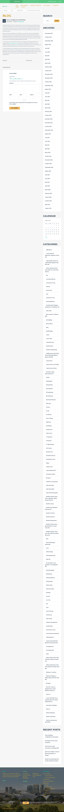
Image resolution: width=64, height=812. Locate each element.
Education (48, 403)
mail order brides (50, 489)
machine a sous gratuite (52, 481)
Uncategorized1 (50, 650)
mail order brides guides (52, 492)
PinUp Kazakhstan (50, 577)
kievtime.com (49, 451)
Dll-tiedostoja (49, 396)
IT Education (49, 437)
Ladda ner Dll (49, 466)
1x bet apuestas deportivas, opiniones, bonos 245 (52, 255)
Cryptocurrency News (51, 368)
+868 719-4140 (35, 773)
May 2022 (47, 100)
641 (47, 275)
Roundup (48, 592)
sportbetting (49, 626)
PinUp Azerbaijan (50, 570)
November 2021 (49, 122)
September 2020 (49, 167)
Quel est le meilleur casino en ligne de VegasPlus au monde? (52, 753)
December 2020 (48, 160)
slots (47, 607)
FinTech (48, 407)
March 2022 (47, 108)
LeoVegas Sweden (50, 474)
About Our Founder (49, 775)
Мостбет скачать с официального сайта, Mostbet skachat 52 (50, 688)
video (47, 654)
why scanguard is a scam (13, 43)
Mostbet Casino (50, 503)
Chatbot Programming (51, 349)
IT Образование (50, 444)
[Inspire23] (8, 6)
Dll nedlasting (49, 392)
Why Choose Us (47, 5)
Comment (11, 83)
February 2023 (48, 67)
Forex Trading (49, 418)
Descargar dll (49, 388)
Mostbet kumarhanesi (51, 520)
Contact (23, 6)
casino (47, 334)
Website (32, 94)
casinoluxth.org (50, 342)
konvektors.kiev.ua (50, 455)
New (47, 538)
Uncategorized (21, 21)
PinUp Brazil (49, 574)
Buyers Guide (49, 786)
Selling (46, 790)
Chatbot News (49, 346)
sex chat (48, 600)
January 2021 (48, 156)
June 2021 (47, 141)
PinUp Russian (49, 581)
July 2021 (47, 137)
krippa (47, 463)
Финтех (48, 709)
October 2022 (48, 81)
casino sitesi (49, 338)
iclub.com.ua (49, 433)
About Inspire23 (24, 5)
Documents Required (50, 788)
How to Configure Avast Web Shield (15, 20)
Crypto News (49, 360)
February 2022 (48, 111)
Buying (46, 785)
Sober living (49, 618)
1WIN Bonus (49, 249)
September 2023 (49, 41)
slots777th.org (49, 611)
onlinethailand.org (50, 555)
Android (48, 286)
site (47, 603)
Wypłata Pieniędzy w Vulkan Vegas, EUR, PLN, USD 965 (52, 677)
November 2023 (49, 33)
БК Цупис (48, 683)
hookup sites (49, 429)
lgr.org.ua (48, 478)
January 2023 (48, 70)
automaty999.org (50, 301)
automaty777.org (50, 297)
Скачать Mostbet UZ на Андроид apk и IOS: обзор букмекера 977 (51, 699)
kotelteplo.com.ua (50, 459)
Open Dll (48, 559)
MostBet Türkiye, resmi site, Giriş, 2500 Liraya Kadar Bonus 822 (51, 533)
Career (17, 6)
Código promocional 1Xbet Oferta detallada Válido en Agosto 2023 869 (52, 355)
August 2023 (48, 44)
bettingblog (49, 320)
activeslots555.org (50, 279)
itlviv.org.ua (49, 448)
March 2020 (47, 189)
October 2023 (48, 37)
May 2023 (47, 55)
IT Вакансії (49, 440)
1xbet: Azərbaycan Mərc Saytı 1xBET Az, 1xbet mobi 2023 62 (51, 269)
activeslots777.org (50, 283)
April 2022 (47, 104)
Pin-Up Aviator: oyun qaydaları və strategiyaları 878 (51, 564)
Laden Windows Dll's (51, 470)
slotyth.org (49, 615)
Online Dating (49, 551)
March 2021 (47, 152)
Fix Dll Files (49, 414)
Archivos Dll (49, 290)
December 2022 (48, 74)
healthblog (49, 425)
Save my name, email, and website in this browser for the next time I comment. (23, 103)
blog (47, 327)
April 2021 (47, 148)
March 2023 (47, 63)
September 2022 (49, 85)
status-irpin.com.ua (50, 629)
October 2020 (48, 163)
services (48, 596)
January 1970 (48, 208)
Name (10, 94)
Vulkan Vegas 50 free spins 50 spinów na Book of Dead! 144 (52, 659)
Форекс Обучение (50, 716)
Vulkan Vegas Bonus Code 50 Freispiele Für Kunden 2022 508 (52, 666)
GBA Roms (48, 422)
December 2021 (48, 119)
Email (21, 94)
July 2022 (47, 93)
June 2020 (47, 178)
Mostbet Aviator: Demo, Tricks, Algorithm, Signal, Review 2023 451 (51, 498)
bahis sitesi (49, 310)
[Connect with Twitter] (21, 78)
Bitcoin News (49, 323)
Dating (47, 377)
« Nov (46, 237)
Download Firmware (51, 399)
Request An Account (52, 1)
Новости (48, 694)
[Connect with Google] (17, 78)
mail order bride (50, 485)
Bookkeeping (49, 331)
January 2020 (48, 197)
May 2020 (47, 182)
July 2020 (47, 174)
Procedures (55, 5)
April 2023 (47, 59)
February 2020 (48, 193)
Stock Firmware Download (52, 633)
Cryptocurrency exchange (52, 364)
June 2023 (47, 52)
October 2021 (48, 126)
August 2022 (48, 89)
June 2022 (47, 96)
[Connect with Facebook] (12, 78)
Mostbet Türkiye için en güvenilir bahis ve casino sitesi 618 (51, 525)
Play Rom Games (50, 589)
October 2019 (48, 201)
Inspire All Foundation (35, 5)
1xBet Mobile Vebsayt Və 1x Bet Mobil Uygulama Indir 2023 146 (51, 262)
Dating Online (49, 385)
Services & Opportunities (50, 777)
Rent (46, 792)
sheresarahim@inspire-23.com (37, 776)
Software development (51, 622)
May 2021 (47, 145)
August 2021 (48, 134)
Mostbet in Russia (50, 513)
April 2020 (47, 186)
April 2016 (47, 204)
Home (17, 5)
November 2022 (49, 78)
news (47, 548)
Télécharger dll (50, 637)
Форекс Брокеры (50, 712)
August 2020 (48, 171)
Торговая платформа (51, 705)
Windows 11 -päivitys (51, 672)
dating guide (49, 381)
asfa (47, 294)
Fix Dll (47, 411)
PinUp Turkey (49, 585)
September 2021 (49, 130)
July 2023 (47, 48)
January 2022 (48, 115)
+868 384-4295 (25, 778)
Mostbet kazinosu (50, 516)
